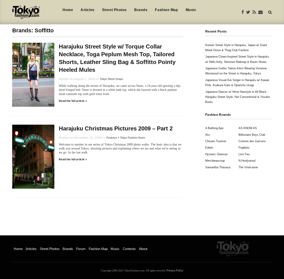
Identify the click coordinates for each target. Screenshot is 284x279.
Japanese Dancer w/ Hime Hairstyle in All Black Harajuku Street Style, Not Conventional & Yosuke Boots (237, 97)
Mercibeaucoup (215, 160)
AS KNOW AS (248, 128)
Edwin (209, 147)
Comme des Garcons (252, 141)
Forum (81, 249)
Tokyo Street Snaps (111, 79)
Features (111, 137)
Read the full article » (73, 101)
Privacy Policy (174, 270)
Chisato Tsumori (215, 141)
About (143, 249)
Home (68, 10)
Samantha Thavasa (217, 167)
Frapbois (244, 147)
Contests (129, 249)
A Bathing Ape (214, 128)
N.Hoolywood (247, 160)
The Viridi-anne (248, 167)
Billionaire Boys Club (252, 134)
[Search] (270, 12)
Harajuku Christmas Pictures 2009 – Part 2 (116, 128)
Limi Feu (244, 154)
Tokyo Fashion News (132, 137)
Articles (87, 10)
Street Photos (114, 10)
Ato (207, 134)
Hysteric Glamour (216, 154)
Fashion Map (166, 10)
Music (191, 10)
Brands (140, 10)
